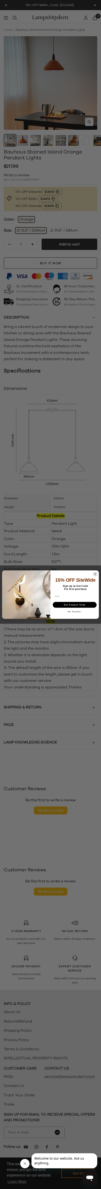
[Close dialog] (95, 574)
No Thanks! (75, 611)
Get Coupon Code (74, 605)
